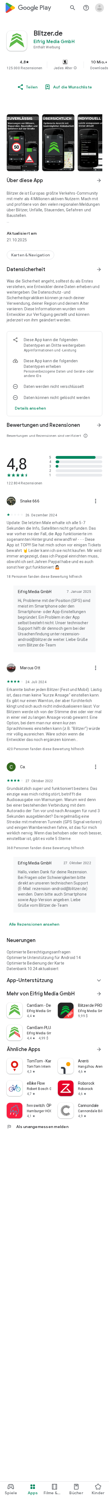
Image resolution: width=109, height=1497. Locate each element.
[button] (75, 68)
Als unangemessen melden (37, 1126)
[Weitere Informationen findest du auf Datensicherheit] (99, 269)
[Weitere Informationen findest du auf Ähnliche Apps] (99, 1049)
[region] (54, 65)
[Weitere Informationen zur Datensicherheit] (30, 408)
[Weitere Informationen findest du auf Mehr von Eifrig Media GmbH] (99, 993)
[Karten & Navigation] (30, 255)
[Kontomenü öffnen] (99, 7)
